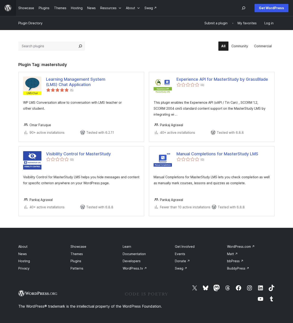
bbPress (235, 261)
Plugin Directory (30, 23)
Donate (182, 261)
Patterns (77, 268)
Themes (77, 254)
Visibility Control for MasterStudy (78, 153)
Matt (232, 254)
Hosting (24, 261)
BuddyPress (238, 268)
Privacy (24, 268)
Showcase (78, 246)
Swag (181, 268)
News (22, 254)
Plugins (76, 261)
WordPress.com (241, 246)
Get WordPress (271, 8)
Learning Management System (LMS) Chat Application (75, 82)
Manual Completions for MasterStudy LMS (217, 153)
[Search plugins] (80, 46)
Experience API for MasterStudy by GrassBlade (222, 79)
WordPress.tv (135, 268)
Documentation (134, 254)
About (22, 246)
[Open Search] (243, 8)
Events (180, 254)
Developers (132, 261)
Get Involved (185, 246)
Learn (127, 246)
